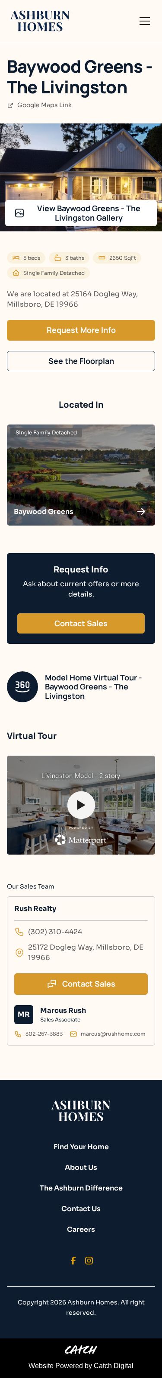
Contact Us (81, 1208)
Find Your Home (81, 1146)
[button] (143, 21)
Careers (81, 1229)
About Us (81, 1167)
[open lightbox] (81, 177)
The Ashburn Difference (81, 1188)
